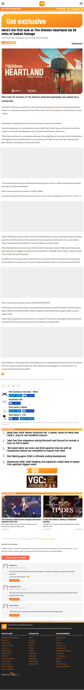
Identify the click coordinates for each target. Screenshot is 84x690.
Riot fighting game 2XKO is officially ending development (36, 456)
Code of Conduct (8, 645)
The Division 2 (75, 308)
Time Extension (61, 664)
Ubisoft (5, 110)
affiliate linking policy (57, 379)
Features (32, 643)
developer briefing (10, 123)
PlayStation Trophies (63, 651)
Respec (58, 661)
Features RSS (33, 661)
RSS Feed (5, 656)
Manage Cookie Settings (10, 637)
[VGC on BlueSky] (75, 9)
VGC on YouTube (8, 669)
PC (71, 196)
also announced (14, 319)
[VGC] (42, 3)
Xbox (65, 196)
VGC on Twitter (7, 666)
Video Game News (9, 42)
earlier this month (54, 107)
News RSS (32, 659)
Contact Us (6, 648)
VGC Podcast (6, 664)
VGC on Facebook (8, 659)
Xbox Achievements (63, 666)
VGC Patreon (6, 661)
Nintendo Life (61, 648)
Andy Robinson (77, 44)
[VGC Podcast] (70, 9)
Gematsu (59, 643)
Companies (33, 653)
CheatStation (60, 637)
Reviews (32, 640)
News (31, 637)
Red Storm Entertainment (28, 196)
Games (31, 651)
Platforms (32, 656)
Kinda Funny (60, 645)
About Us (5, 640)
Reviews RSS (33, 664)
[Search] (81, 3)
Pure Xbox (59, 653)
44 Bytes (14, 674)
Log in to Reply (14, 580)
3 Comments (78, 529)
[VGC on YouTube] (77, 9)
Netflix (77, 262)
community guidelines (48, 539)
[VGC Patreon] (68, 9)
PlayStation (58, 196)
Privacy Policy (6, 651)
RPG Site (59, 659)
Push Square (60, 656)
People (31, 648)
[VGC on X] (73, 9)
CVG (58, 640)
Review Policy (6, 653)
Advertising (6, 643)
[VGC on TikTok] (80, 9)
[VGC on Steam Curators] (82, 9)
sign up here (53, 243)
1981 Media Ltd (15, 625)
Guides (31, 645)
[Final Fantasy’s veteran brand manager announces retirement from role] (21, 506)
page (74, 548)
